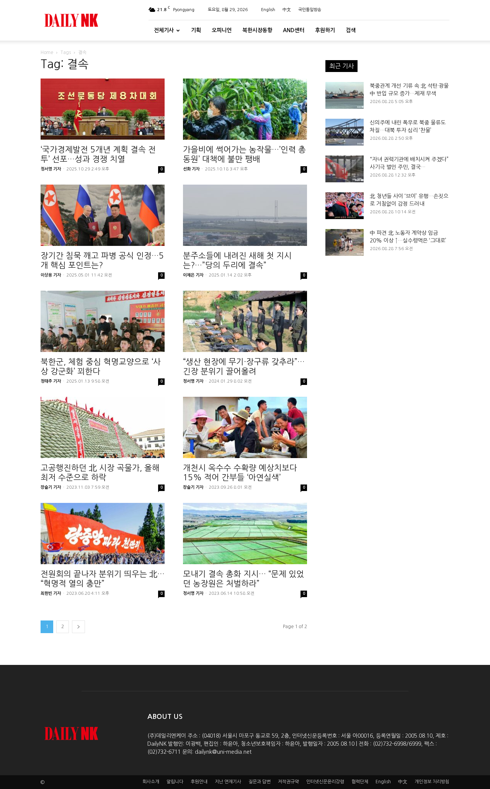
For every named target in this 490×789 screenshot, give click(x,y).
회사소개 (150, 781)
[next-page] (78, 626)
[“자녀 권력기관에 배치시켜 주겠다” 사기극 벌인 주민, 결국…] (344, 169)
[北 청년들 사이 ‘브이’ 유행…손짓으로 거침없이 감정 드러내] (344, 205)
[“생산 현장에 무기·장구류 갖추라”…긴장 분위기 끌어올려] (245, 321)
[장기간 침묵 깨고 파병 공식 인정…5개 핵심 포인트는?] (103, 215)
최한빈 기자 (51, 593)
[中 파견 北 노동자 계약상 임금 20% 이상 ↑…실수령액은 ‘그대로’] (344, 242)
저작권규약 (288, 781)
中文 (287, 10)
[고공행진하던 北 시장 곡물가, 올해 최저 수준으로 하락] (103, 427)
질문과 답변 (259, 781)
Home (47, 52)
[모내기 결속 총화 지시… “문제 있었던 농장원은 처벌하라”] (245, 533)
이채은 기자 (193, 275)
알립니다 (175, 781)
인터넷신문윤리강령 (325, 781)
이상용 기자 (51, 275)
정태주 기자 (51, 381)
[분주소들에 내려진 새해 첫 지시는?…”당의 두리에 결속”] (245, 215)
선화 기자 (191, 169)
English (268, 10)
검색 (351, 30)
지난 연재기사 (228, 781)
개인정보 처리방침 (432, 781)
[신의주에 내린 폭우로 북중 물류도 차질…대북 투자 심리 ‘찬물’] (344, 132)
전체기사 (164, 30)
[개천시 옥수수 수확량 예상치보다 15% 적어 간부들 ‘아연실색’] (245, 427)
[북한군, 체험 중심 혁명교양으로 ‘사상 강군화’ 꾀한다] (103, 321)
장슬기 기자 (51, 487)
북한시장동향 (257, 30)
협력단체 (359, 781)
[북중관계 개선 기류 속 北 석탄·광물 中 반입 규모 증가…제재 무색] (344, 95)
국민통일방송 (309, 10)
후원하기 (325, 30)
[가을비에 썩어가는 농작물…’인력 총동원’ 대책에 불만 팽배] (245, 109)
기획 (196, 30)
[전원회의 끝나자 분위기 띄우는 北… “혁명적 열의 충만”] (103, 533)
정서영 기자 (51, 169)
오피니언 (222, 30)
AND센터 (293, 30)
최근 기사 (341, 66)
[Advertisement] (387, 346)
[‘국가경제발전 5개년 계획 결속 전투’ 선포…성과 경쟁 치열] (103, 109)
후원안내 (199, 781)
